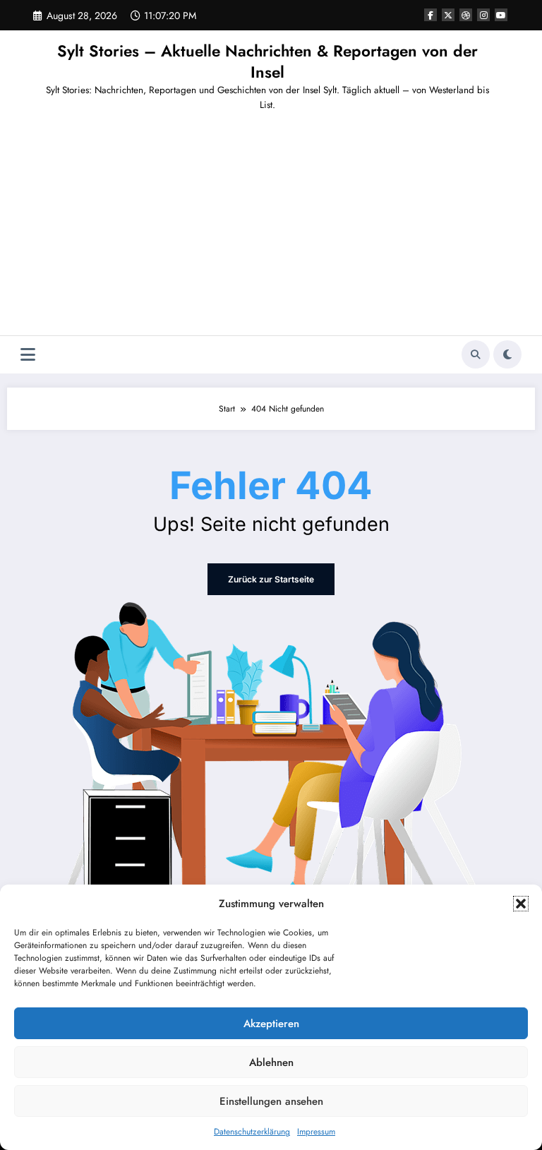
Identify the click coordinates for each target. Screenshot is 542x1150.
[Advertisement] (271, 229)
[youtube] (501, 14)
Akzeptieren (271, 1023)
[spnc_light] (507, 354)
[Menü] (28, 355)
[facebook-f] (430, 14)
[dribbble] (465, 14)
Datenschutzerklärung (252, 1131)
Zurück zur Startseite (271, 579)
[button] (521, 904)
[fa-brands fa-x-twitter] (448, 14)
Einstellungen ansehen (271, 1101)
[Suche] (476, 354)
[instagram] (483, 14)
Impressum (316, 1131)
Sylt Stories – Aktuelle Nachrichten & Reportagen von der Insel (267, 61)
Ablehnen (271, 1062)
